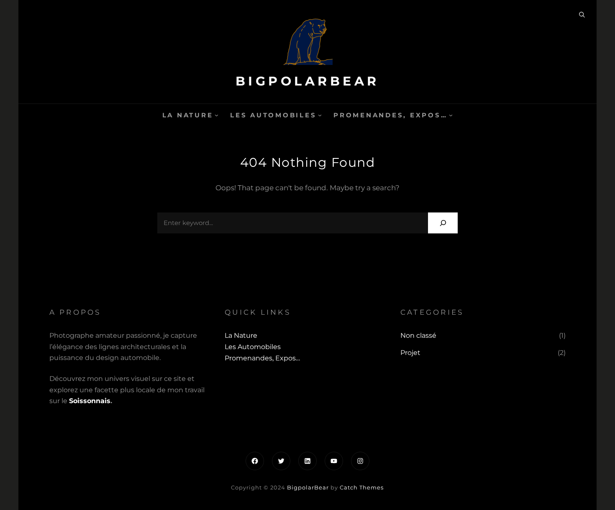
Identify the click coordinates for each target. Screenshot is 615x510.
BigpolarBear (307, 81)
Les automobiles (273, 115)
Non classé (418, 335)
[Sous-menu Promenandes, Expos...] (451, 115)
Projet (410, 353)
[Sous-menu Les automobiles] (320, 115)
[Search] (443, 222)
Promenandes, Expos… (390, 115)
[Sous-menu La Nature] (216, 115)
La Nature (187, 115)
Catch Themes (362, 487)
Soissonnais (89, 401)
